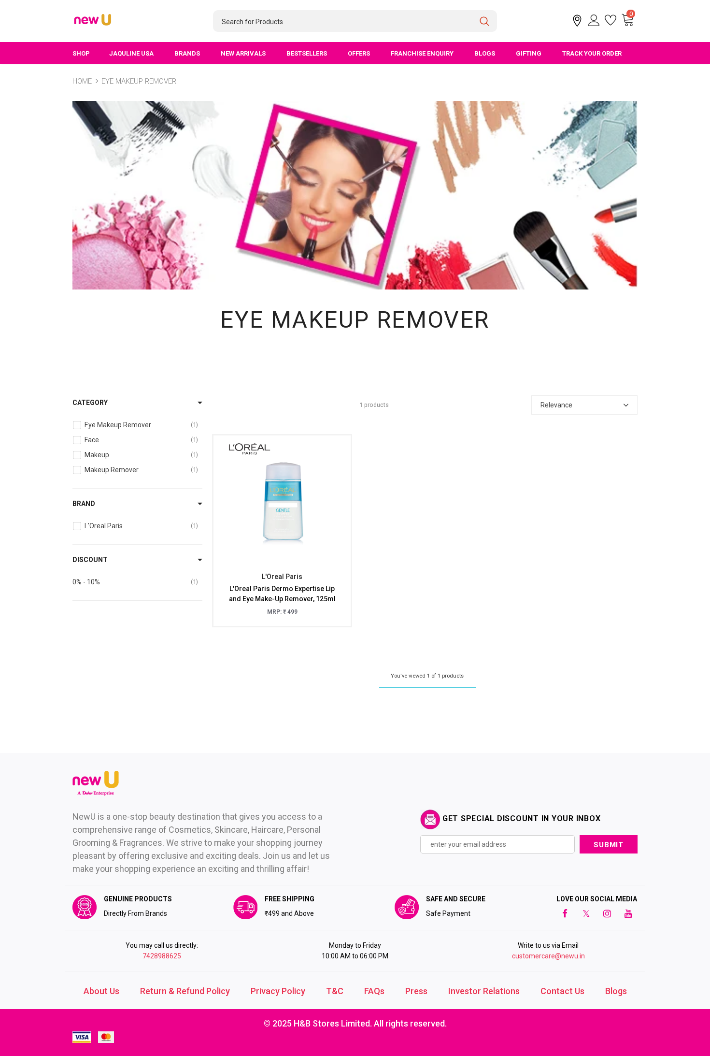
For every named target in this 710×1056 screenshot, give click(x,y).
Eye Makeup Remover (138, 81)
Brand (83, 503)
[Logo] (93, 20)
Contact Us (562, 991)
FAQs (374, 991)
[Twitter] (586, 913)
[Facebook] (564, 913)
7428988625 (161, 956)
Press (416, 991)
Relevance (556, 405)
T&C (334, 991)
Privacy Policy (278, 991)
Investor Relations (484, 991)
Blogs (616, 991)
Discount (90, 560)
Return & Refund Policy (185, 991)
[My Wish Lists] (610, 20)
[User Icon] (594, 20)
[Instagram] (607, 913)
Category (90, 402)
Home (82, 81)
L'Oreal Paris (282, 576)
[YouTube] (628, 913)
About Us (101, 991)
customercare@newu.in (548, 956)
